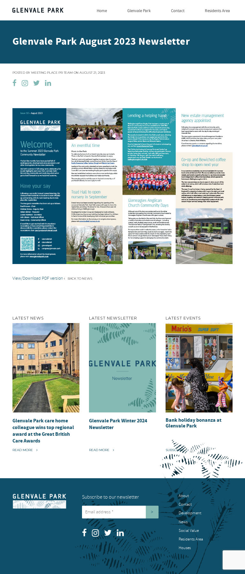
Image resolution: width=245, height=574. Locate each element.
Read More (24, 450)
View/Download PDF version (37, 278)
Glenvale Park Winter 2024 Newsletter (118, 424)
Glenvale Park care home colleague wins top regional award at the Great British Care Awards (43, 430)
